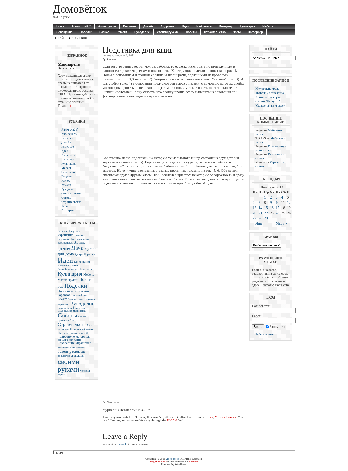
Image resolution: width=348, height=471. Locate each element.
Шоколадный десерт (81, 329)
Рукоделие (142, 32)
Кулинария (247, 26)
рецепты (77, 351)
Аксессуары (107, 26)
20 (254, 213)
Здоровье (167, 26)
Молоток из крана (267, 88)
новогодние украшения (74, 343)
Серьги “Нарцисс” (267, 101)
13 (254, 208)
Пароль (257, 316)
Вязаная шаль (65, 242)
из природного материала (74, 334)
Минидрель (69, 64)
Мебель (267, 26)
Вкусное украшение (69, 233)
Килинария (86, 269)
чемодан (85, 370)
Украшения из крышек (270, 105)
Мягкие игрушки (68, 280)
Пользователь (261, 306)
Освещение (64, 32)
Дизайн (148, 26)
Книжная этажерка (268, 97)
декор (82, 333)
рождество (64, 356)
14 (260, 208)
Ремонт (122, 32)
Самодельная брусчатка (71, 308)
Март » (281, 223)
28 (260, 218)
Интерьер (225, 26)
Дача (77, 247)
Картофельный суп (68, 269)
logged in (122, 444)
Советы (191, 32)
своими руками (167, 32)
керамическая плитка (69, 339)
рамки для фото (67, 347)
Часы (237, 32)
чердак (62, 374)
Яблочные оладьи (68, 333)
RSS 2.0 (172, 420)
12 (289, 203)
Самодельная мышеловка (72, 310)
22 (266, 213)
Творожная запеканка (269, 92)
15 (266, 208)
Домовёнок (80, 8)
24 (277, 213)
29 (266, 218)
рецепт (63, 351)
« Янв (257, 223)
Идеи (185, 26)
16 (272, 208)
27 (254, 218)
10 (277, 203)
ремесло (81, 347)
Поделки (86, 32)
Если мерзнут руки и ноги (270, 148)
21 (260, 213)
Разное (104, 32)
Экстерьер (255, 32)
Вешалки (129, 26)
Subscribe (80, 38)
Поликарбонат (79, 295)
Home (60, 26)
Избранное (204, 26)
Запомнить (277, 327)
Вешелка (63, 231)
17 (277, 208)
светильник (77, 355)
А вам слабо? (81, 26)
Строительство (215, 32)
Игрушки (89, 254)
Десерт (79, 254)
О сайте (61, 38)
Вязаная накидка (80, 239)
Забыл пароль (264, 334)
